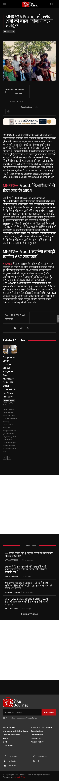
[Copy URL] (21, 328)
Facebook (13, 756)
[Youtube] (5, 766)
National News (11, 608)
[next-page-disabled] (9, 458)
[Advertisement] (29, 504)
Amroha (7, 264)
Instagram (42, 756)
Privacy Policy (31, 718)
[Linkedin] (5, 761)
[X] (14, 328)
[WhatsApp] (28, 328)
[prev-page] (4, 458)
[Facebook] (8, 328)
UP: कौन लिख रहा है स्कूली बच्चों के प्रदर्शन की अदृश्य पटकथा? (29, 555)
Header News (9, 400)
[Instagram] (34, 756)
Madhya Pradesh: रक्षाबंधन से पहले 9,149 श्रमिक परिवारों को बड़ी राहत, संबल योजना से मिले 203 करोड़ (28, 585)
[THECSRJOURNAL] (30, 4)
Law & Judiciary (12, 576)
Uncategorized (9, 31)
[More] (8, 111)
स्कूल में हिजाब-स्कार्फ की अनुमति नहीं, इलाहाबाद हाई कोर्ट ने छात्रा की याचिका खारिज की (26, 569)
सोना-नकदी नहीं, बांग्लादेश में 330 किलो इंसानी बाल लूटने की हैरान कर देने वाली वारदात (26, 601)
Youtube (12, 766)
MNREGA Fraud (18, 315)
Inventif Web (19, 777)
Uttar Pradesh (11, 560)
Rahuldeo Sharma (19, 91)
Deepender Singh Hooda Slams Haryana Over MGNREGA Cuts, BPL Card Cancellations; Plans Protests (9, 377)
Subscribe (49, 712)
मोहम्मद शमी (9, 319)
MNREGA (10, 185)
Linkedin (12, 761)
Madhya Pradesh (12, 592)
